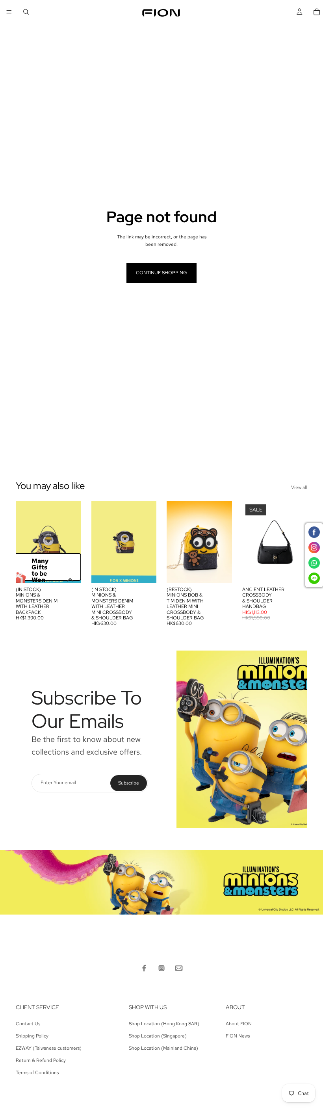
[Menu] (9, 12)
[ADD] (69, 570)
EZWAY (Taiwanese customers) (49, 1048)
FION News (238, 1036)
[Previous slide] (24, 541)
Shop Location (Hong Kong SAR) (164, 1024)
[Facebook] (144, 968)
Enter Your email (58, 783)
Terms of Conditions (37, 1072)
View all (299, 487)
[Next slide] (72, 541)
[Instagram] (161, 968)
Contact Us (28, 1024)
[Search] (26, 11)
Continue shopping (161, 273)
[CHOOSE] (295, 570)
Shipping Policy (32, 1036)
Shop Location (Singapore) (158, 1036)
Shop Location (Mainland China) (163, 1048)
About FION (239, 1024)
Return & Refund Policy (41, 1060)
